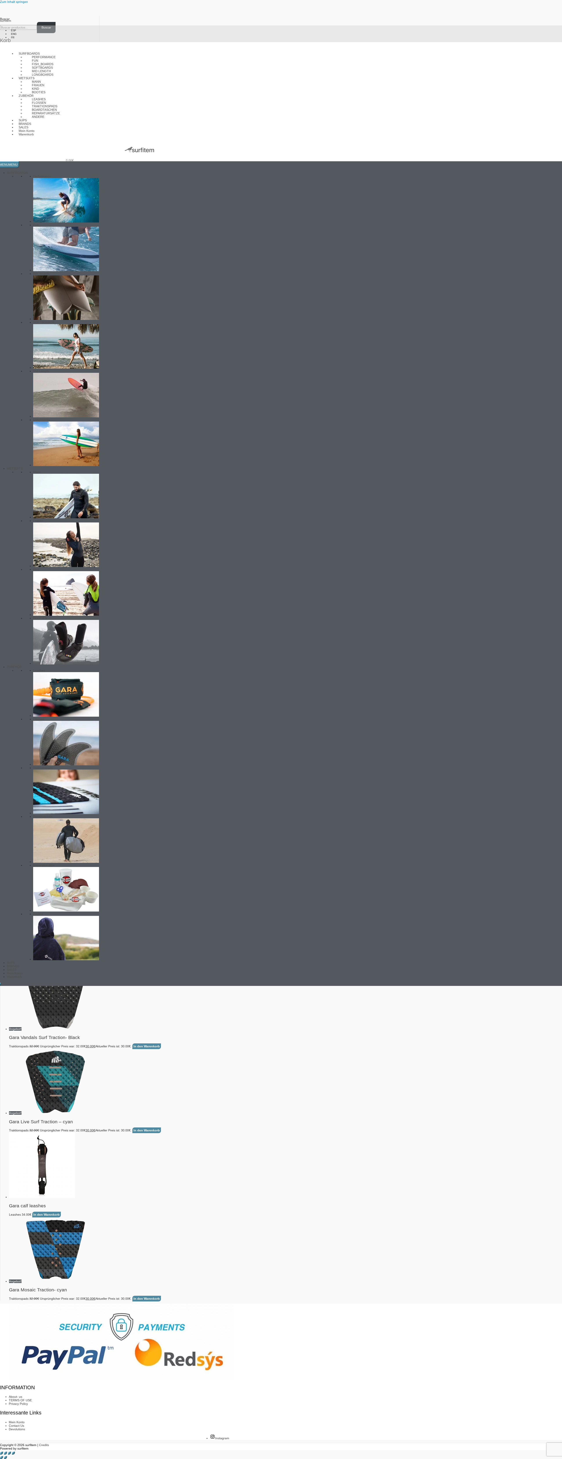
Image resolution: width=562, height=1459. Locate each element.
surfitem (5, 20)
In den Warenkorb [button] (146, 1046)
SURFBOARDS (17, 172)
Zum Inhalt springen (14, 2)
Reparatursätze (44, 865)
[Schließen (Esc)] (13, 1453)
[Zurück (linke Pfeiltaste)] (1, 1457)
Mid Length (41, 371)
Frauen (38, 520)
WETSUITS (15, 468)
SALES (11, 969)
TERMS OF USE (20, 1400)
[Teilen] (9, 1453)
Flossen (38, 719)
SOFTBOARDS (43, 322)
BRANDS (13, 966)
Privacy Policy (18, 1403)
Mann (37, 472)
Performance (44, 57)
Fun (36, 225)
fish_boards (41, 273)
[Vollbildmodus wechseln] (5, 1453)
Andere (38, 116)
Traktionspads (43, 768)
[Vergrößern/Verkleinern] (1, 1453)
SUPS (11, 962)
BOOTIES (40, 618)
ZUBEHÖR (14, 667)
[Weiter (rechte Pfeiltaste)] (5, 1457)
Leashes (39, 670)
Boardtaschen (42, 816)
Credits (44, 1445)
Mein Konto (15, 973)
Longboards (42, 74)
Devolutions (17, 1429)
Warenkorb (26, 134)
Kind (36, 569)
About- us (15, 1396)
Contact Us (16, 1425)
